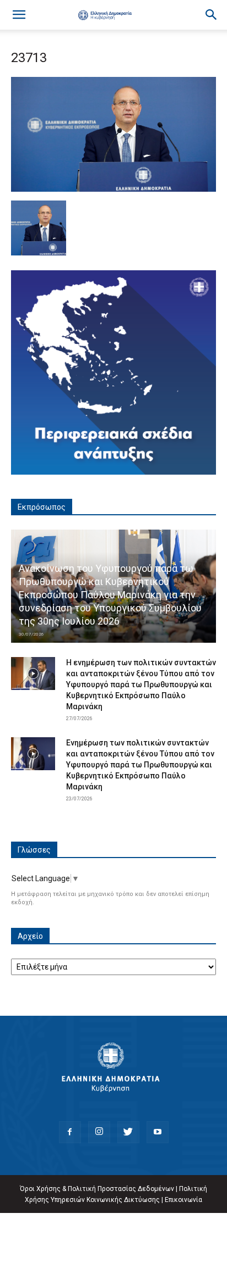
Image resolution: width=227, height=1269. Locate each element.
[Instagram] (99, 1132)
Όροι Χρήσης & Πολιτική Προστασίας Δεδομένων (97, 1189)
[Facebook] (70, 1132)
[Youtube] (158, 1132)
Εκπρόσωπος (42, 507)
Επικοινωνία (183, 1200)
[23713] (113, 189)
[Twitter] (128, 1132)
